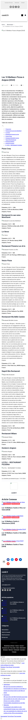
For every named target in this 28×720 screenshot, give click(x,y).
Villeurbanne (15, 517)
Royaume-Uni (5, 647)
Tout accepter (16, 667)
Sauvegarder (4, 716)
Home (3, 24)
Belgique (5, 649)
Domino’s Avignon (10, 143)
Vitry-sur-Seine (15, 503)
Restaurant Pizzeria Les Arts (12, 134)
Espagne (22, 649)
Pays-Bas (12, 647)
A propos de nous (9, 2)
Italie (17, 647)
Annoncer (17, 2)
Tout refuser (9, 667)
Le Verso (8, 132)
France (17, 645)
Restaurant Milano (10, 141)
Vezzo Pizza (9, 136)
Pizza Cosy (8, 129)
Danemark (16, 649)
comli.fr (5, 15)
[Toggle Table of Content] (3, 126)
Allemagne (22, 647)
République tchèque (9, 645)
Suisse (21, 645)
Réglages (3, 667)
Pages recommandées (9, 588)
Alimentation (10, 24)
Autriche (11, 649)
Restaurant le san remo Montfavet (13, 130)
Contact (22, 2)
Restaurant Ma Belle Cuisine (12, 138)
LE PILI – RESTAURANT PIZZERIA (14, 145)
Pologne (14, 652)
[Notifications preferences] (1, 718)
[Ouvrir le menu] (22, 15)
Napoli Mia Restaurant (11, 139)
